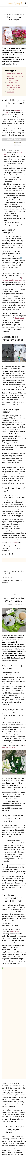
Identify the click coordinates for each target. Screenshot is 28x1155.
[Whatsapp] (12, 554)
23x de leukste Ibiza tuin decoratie (12, 582)
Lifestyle (14, 594)
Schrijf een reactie (14, 560)
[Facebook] (2, 554)
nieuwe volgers (12, 542)
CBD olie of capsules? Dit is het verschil (13, 572)
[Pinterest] (9, 554)
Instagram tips (14, 10)
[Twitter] (6, 554)
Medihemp (15, 932)
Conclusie (10, 92)
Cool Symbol (19, 318)
